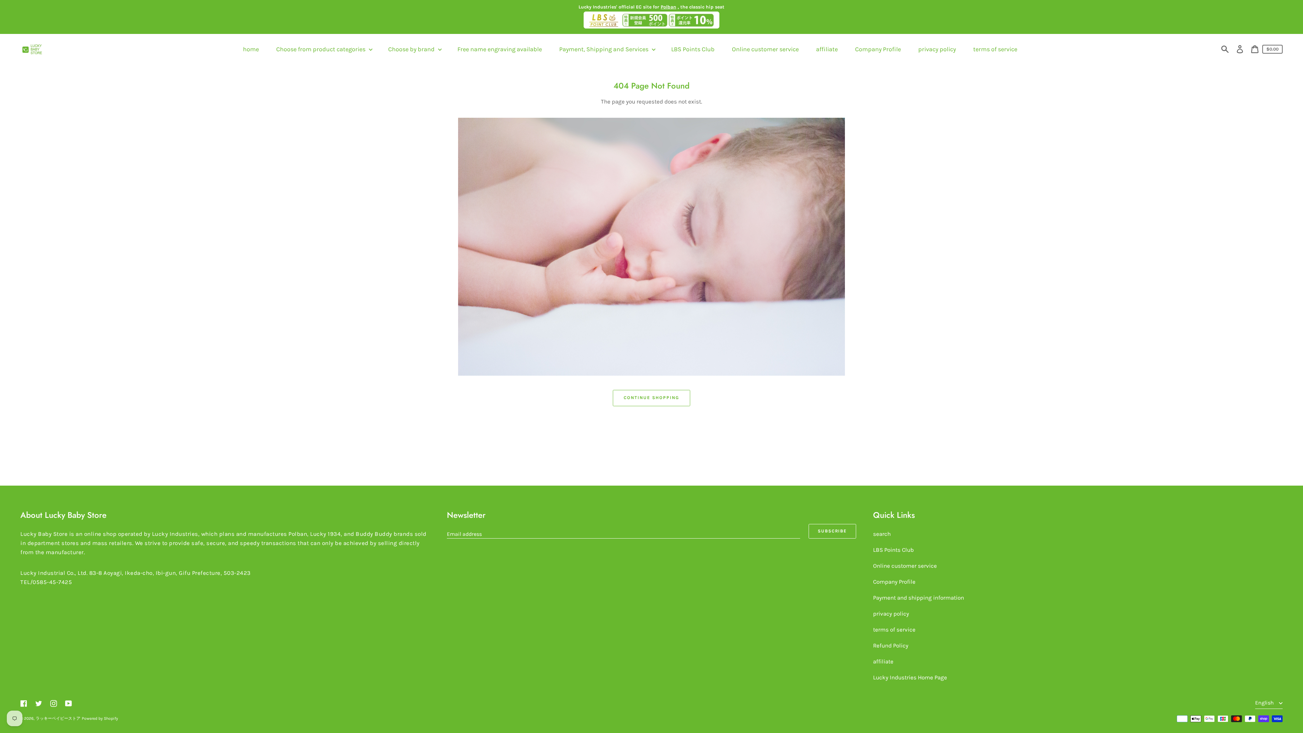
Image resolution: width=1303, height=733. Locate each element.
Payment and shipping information (918, 597)
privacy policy (891, 613)
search (882, 533)
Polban (668, 7)
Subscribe (832, 530)
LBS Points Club (893, 549)
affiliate (883, 661)
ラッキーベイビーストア (58, 718)
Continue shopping (651, 397)
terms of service (894, 629)
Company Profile (894, 581)
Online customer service (905, 565)
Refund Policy (890, 645)
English (1265, 702)
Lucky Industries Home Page (910, 677)
